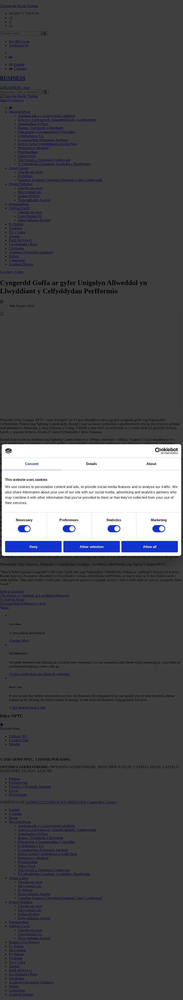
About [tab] (151, 464)
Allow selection (92, 546)
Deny (33, 546)
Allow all (149, 546)
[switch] (69, 528)
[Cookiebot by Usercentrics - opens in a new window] (158, 451)
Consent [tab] (31, 464)
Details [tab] (91, 464)
